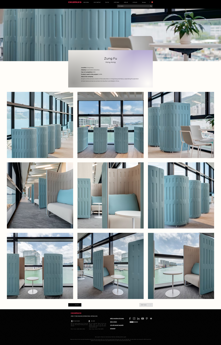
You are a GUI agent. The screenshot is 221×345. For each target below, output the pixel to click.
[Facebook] (130, 318)
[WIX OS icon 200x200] (151, 318)
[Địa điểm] (72, 321)
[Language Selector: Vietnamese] (151, 2)
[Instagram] (134, 318)
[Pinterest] (146, 318)
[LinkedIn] (138, 318)
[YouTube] (142, 318)
